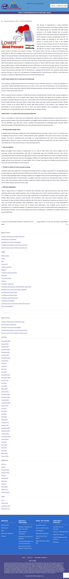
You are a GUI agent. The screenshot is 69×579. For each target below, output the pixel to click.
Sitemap (3, 536)
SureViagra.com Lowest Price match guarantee (14, 289)
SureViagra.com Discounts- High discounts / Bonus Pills (16, 286)
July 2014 (3, 442)
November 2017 (5, 352)
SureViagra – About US (7, 283)
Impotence (4, 481)
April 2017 (4, 371)
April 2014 (4, 450)
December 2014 (5, 428)
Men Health (4, 486)
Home (23, 557)
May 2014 (4, 447)
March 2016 (4, 388)
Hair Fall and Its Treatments (8, 239)
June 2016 (4, 386)
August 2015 (4, 405)
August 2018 (4, 343)
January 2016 (4, 391)
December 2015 (5, 394)
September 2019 (5, 341)
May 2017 (4, 369)
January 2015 (4, 425)
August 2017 (4, 360)
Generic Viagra (5, 472)
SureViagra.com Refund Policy (9, 295)
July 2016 (3, 383)
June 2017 (4, 366)
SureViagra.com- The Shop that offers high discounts (15, 303)
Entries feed (4, 503)
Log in (3, 500)
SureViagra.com (39, 576)
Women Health (5, 492)
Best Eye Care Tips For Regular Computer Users (14, 247)
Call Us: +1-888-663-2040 (59, 6)
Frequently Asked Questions (9, 272)
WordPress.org (5, 508)
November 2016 (5, 374)
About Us (30, 557)
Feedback (3, 269)
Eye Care (3, 464)
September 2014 (5, 436)
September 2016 (5, 377)
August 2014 (4, 439)
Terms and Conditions (7, 306)
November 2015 (5, 397)
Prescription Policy (6, 278)
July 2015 (3, 408)
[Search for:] (34, 312)
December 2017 (5, 349)
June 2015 (4, 411)
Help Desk (4, 275)
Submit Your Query (58, 534)
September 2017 (5, 357)
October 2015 (5, 400)
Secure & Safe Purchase (42, 528)
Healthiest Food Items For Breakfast (11, 242)
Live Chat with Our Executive (58, 528)
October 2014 (5, 433)
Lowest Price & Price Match (41, 537)
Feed (2, 530)
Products (3, 281)
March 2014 (4, 453)
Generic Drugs (5, 469)
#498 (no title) (5, 255)
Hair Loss (3, 475)
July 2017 (3, 363)
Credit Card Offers (6, 267)
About (3, 258)
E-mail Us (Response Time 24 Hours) (60, 538)
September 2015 (5, 402)
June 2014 (4, 444)
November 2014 (5, 430)
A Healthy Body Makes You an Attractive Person (14, 245)
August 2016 (4, 380)
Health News (28, 21)
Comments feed (5, 506)
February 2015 (5, 422)
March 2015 (4, 419)
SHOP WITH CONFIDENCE (35, 3)
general (3, 467)
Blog (2, 261)
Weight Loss (4, 489)
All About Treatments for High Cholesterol (12, 236)
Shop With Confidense (41, 557)
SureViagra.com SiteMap (7, 300)
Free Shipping (39, 530)
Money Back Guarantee (42, 533)
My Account (4, 528)
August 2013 (4, 456)
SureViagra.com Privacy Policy (9, 292)
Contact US (4, 264)
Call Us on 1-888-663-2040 (60, 531)
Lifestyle (3, 483)
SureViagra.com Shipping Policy (9, 297)
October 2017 (5, 355)
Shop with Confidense (7, 533)
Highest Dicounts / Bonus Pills (43, 542)
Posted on (11, 21)
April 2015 (4, 416)
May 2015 (4, 414)
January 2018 (4, 346)
